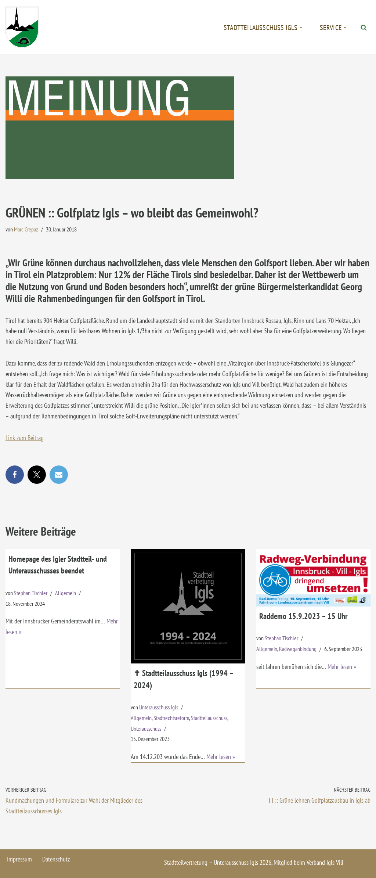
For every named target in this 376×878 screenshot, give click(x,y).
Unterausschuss (146, 728)
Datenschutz (56, 859)
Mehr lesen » (220, 756)
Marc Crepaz (26, 229)
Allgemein (65, 593)
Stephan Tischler (30, 593)
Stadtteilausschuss (209, 718)
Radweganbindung (298, 648)
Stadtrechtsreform (171, 718)
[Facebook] (15, 474)
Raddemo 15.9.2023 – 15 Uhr (303, 616)
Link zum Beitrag (25, 437)
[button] (301, 27)
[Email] (59, 474)
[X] (37, 474)
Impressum (19, 859)
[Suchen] (364, 27)
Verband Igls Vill (325, 862)
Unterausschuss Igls (158, 707)
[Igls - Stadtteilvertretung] (22, 27)
